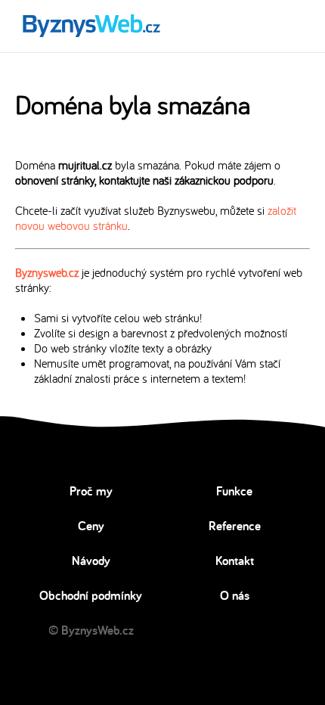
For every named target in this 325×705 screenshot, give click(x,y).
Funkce (234, 491)
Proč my (91, 491)
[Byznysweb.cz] (90, 26)
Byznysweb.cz (47, 272)
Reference (235, 525)
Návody (91, 560)
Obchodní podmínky (90, 595)
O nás (234, 595)
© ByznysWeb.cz (91, 630)
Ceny (91, 525)
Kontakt (234, 560)
